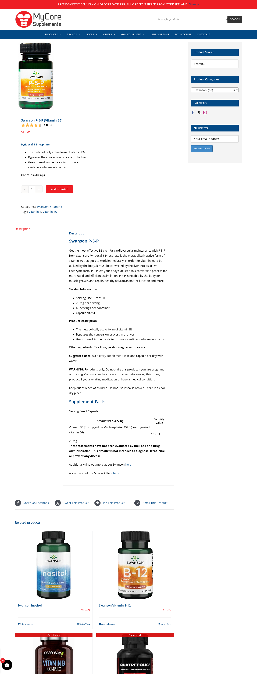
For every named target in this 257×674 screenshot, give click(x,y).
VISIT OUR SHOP (160, 34)
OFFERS (107, 34)
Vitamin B (56, 207)
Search (235, 19)
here (116, 473)
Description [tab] (22, 229)
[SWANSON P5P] (53, 76)
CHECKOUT (203, 34)
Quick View (84, 623)
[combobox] (215, 89)
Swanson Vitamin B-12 (115, 605)
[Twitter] (199, 112)
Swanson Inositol (30, 605)
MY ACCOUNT (183, 34)
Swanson (43, 207)
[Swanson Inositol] (53, 565)
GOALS (90, 34)
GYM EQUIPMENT (131, 34)
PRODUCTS (51, 34)
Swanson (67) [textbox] (214, 90)
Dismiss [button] (194, 4)
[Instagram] (205, 112)
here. (128, 464)
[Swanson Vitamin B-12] (135, 565)
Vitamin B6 (50, 212)
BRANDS (72, 34)
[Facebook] (193, 112)
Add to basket (59, 189)
